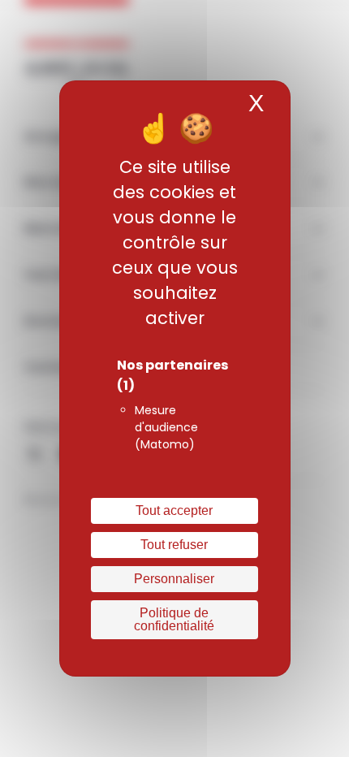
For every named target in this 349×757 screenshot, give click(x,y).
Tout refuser (174, 545)
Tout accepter (174, 510)
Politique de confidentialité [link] (174, 619)
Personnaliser (174, 579)
